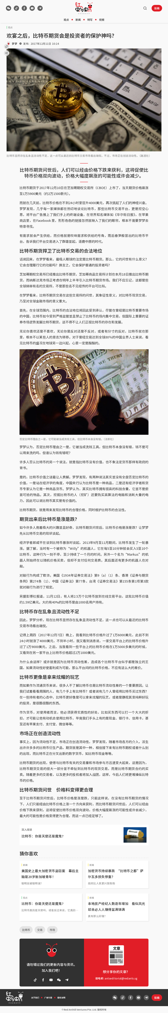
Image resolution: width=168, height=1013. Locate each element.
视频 (101, 20)
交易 (39, 930)
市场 (52, 930)
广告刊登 (48, 997)
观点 (66, 20)
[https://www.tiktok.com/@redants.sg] (16, 8)
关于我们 (35, 997)
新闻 (78, 20)
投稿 (156, 8)
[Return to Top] (160, 1007)
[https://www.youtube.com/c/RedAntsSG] (32, 8)
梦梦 (14, 44)
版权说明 (61, 997)
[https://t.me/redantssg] (40, 8)
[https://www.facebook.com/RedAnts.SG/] (24, 8)
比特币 (26, 930)
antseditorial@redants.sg (121, 978)
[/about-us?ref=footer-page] (8, 8)
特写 (90, 20)
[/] (84, 8)
